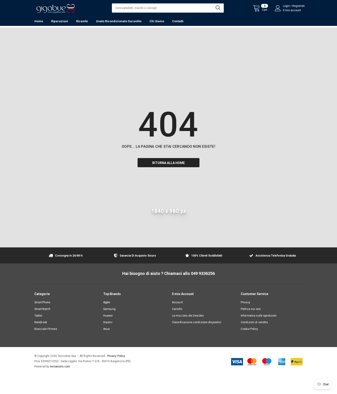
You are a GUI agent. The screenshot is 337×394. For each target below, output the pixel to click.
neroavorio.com (60, 366)
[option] (65, 256)
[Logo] (55, 7)
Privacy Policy (116, 356)
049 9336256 (203, 273)
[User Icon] (278, 8)
